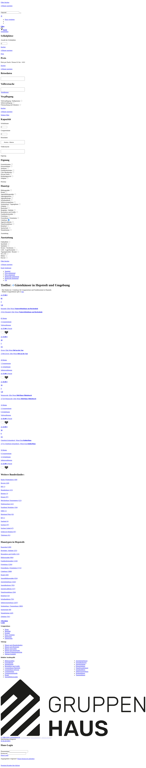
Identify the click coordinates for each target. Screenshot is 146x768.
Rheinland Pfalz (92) (7, 514)
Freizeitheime (9, 662)
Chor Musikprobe (6, 172)
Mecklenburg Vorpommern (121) (11, 500)
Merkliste (8, 631)
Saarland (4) (4, 521)
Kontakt (7, 633)
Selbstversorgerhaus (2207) (9, 603)
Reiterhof (4, 226)
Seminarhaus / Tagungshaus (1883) (12, 606)
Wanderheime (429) (7, 613)
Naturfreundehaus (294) (8, 592)
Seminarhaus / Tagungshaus (10, 204)
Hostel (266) (5, 575)
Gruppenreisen (9, 671)
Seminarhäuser (80, 673)
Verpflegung (5, 92)
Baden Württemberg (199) (9, 479)
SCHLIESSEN (5, 741)
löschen (3, 47)
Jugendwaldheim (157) (8, 589)
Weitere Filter (5, 115)
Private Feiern (5, 174)
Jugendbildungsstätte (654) (9, 578)
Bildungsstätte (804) (7, 557)
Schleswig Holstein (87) (8, 532)
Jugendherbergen (81, 662)
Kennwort (4, 753)
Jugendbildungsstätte (7, 194)
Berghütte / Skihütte (7, 210)
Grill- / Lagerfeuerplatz (8, 250)
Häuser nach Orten (11, 649)
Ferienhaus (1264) (6, 564)
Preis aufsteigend (10, 273)
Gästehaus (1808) (6, 571)
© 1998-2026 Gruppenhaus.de (26, 737)
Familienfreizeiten (6, 170)
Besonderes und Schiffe (8, 212)
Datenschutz (9, 638)
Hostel (3, 192)
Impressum (8, 636)
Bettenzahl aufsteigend (12, 276)
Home (7, 629)
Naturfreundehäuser (82, 668)
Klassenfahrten (6, 166)
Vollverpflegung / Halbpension (10, 101)
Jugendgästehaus (6, 196)
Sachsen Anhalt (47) (7, 528)
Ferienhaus (4, 216)
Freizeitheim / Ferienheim (9, 218)
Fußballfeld (4, 242)
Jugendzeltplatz (80, 664)
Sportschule (5, 228)
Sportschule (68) (6, 609)
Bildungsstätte (5, 190)
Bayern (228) (5, 483)
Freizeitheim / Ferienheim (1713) (11, 568)
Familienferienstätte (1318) (9, 561)
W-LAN (3, 254)
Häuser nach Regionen (12, 647)
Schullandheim (6, 200)
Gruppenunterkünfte (11, 673)
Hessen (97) (4, 497)
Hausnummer (5, 751)
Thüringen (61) (5, 535)
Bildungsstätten (9, 661)
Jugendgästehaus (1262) (8, 582)
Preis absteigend (10, 275)
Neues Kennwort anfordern (25, 759)
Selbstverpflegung (7, 103)
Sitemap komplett (10, 654)
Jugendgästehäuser (82, 661)
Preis (2, 54)
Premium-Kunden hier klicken (10, 765)
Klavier (3, 258)
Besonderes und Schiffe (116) (10, 554)
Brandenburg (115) (7, 490)
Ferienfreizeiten (6, 164)
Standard (7, 271)
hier (22, 292)
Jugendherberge (6, 198)
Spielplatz (4, 246)
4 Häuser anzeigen (6, 6)
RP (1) (3, 518)
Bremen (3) (4, 493)
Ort (6, 280)
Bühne (3, 256)
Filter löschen (5, 2)
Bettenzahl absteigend (11, 278)
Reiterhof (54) (5, 596)
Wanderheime (5, 230)
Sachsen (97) (5, 525)
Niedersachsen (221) (7, 504)
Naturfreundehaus (6, 224)
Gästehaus (4, 220)
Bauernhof (4, 208)
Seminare (4, 168)
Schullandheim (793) (7, 599)
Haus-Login (4, 755)
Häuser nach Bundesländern (13, 645)
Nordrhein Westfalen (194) (9, 507)
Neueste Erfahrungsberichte (13, 652)
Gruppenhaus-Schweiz (12, 670)
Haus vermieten (10, 19)
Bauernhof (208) (6, 547)
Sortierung (8, 268)
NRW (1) (4, 511)
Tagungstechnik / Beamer (9, 252)
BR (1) (3, 486)
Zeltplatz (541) (5, 616)
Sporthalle (4, 244)
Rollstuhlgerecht (6, 176)
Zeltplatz (4, 178)
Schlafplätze (4, 31)
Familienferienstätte (7, 214)
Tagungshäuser (80, 675)
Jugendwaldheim (6, 222)
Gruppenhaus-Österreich (12, 668)
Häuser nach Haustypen (12, 650)
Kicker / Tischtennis (7, 248)
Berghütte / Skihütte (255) (9, 550)
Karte (3, 268)
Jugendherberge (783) (8, 585)
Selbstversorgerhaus (7, 202)
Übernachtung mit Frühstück (10, 105)
